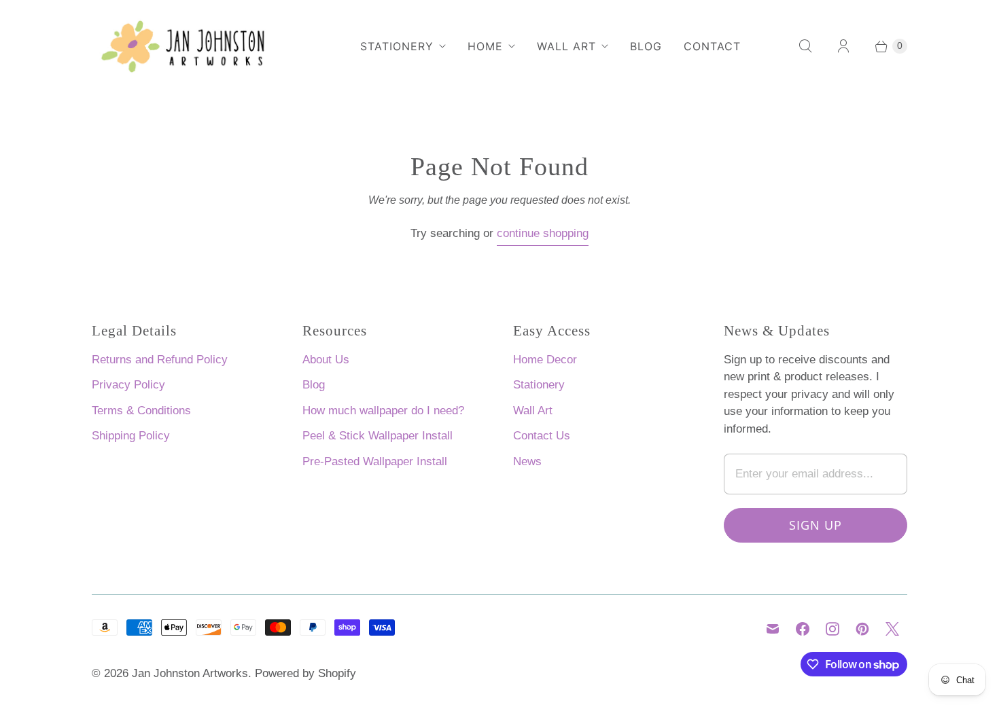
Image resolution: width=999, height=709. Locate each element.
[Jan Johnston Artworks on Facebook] (803, 629)
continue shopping (543, 233)
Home (485, 46)
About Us (325, 359)
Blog (646, 46)
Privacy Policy (128, 384)
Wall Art (566, 46)
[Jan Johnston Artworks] (194, 45)
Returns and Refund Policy (160, 359)
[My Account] (843, 46)
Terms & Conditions (141, 410)
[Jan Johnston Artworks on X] (892, 629)
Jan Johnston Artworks (190, 673)
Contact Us (541, 435)
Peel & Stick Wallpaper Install (377, 435)
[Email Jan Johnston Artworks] (773, 629)
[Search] (805, 46)
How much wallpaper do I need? (383, 410)
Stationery (397, 46)
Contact (712, 46)
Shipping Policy (131, 435)
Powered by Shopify (305, 673)
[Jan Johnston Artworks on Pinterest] (862, 629)
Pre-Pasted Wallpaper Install (374, 461)
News (527, 461)
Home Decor (545, 359)
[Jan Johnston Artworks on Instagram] (832, 629)
